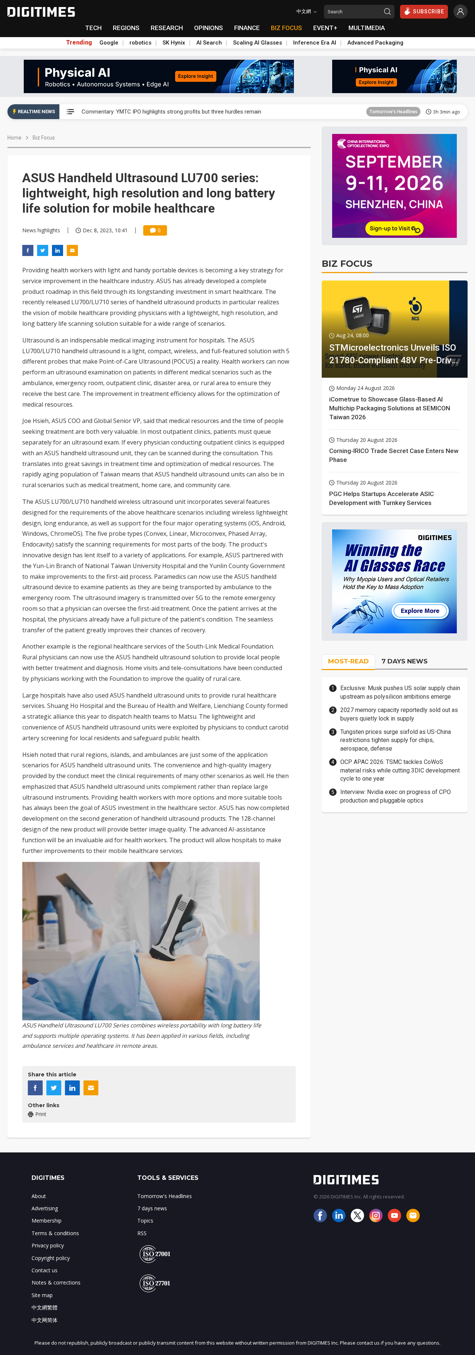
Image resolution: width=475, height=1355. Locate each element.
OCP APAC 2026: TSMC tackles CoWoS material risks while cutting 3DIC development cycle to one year (400, 770)
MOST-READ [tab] (348, 661)
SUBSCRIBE (428, 11)
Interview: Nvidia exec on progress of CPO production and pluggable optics (395, 796)
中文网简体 (45, 1319)
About (39, 1196)
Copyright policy (51, 1258)
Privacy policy (48, 1245)
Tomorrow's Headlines (393, 111)
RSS (142, 1233)
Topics (145, 1220)
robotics (140, 42)
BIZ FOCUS (286, 28)
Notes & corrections (56, 1282)
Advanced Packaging (375, 42)
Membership (47, 1220)
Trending (79, 42)
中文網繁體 (45, 1307)
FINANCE (247, 28)
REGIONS (126, 28)
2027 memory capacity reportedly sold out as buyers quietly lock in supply (399, 714)
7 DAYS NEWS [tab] (404, 661)
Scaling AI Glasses (257, 42)
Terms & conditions (55, 1233)
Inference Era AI (314, 42)
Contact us (45, 1270)
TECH (93, 28)
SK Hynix (174, 42)
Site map (42, 1295)
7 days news (152, 1208)
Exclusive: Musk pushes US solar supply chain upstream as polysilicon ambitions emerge (400, 692)
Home (14, 138)
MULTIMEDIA (366, 28)
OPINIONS (208, 28)
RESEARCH (167, 28)
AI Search (209, 42)
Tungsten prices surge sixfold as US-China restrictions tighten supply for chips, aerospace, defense (395, 740)
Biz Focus (44, 138)
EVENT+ (325, 28)
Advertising (45, 1208)
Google (108, 42)
